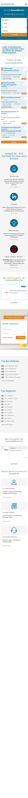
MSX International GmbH (18, 291)
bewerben (24, 78)
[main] (14, 281)
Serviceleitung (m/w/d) (12, 97)
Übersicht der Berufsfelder (7, 380)
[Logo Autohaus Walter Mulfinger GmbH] (24, 98)
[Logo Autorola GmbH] (24, 128)
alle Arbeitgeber (14, 302)
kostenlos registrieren (14, 317)
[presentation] (25, 457)
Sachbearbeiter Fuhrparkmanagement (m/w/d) (8, 84)
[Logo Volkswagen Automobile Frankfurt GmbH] (24, 69)
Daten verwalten (7, 497)
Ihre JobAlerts (14, 187)
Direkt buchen (6, 521)
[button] (25, 31)
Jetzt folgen (14, 213)
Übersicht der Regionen (6, 424)
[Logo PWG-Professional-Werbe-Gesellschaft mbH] (25, 112)
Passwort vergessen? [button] (8, 337)
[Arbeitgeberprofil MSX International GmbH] (6, 292)
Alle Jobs (3, 72)
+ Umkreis (5, 31)
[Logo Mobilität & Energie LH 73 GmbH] (24, 83)
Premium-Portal (14, 267)
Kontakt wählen (7, 545)
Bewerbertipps (14, 239)
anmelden (20, 337)
